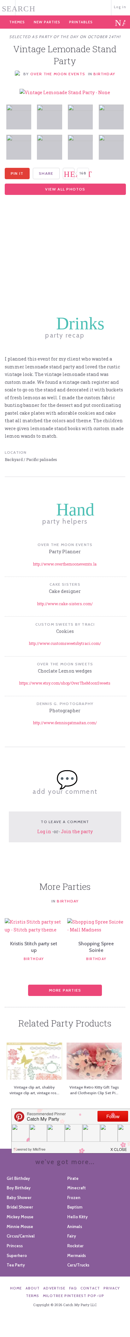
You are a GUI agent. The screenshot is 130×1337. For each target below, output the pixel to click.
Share (46, 173)
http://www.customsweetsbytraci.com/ (65, 643)
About (33, 1288)
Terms (32, 1296)
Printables (81, 22)
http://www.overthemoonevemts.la (65, 563)
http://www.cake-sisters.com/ (65, 603)
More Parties (65, 990)
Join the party (77, 831)
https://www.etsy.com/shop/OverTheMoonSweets (64, 683)
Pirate (73, 1178)
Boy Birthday (19, 1187)
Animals (74, 1226)
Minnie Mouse (20, 1226)
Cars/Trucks (78, 1264)
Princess (15, 1245)
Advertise (54, 1288)
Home (16, 1288)
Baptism (74, 1206)
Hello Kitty (77, 1216)
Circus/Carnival (21, 1235)
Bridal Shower (20, 1206)
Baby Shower (19, 1197)
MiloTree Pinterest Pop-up (73, 1296)
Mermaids (76, 1255)
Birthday (104, 73)
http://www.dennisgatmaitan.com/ (65, 722)
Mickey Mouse (20, 1216)
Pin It (17, 173)
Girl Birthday (18, 1178)
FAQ (73, 1288)
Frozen (73, 1197)
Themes (17, 22)
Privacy (111, 1288)
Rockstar (75, 1245)
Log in (120, 7)
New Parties (47, 22)
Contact (90, 1288)
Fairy (71, 1235)
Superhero (17, 1255)
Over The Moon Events (58, 73)
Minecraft (76, 1187)
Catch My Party (65, 7)
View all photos (65, 189)
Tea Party (16, 1264)
